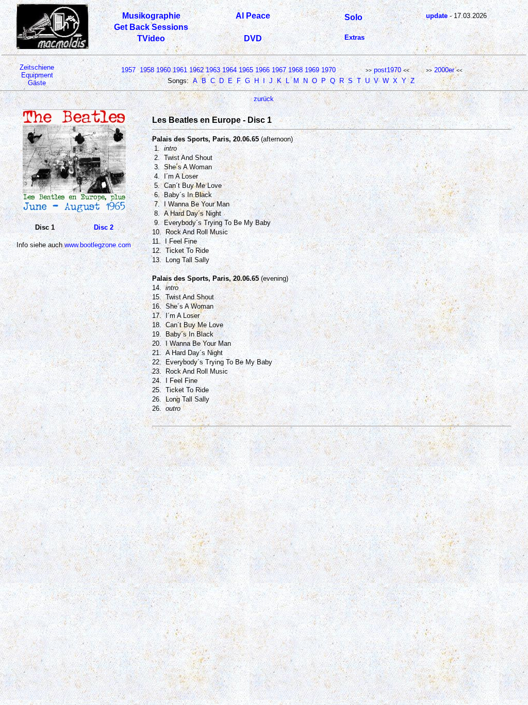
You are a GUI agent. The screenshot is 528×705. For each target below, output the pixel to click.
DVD (253, 38)
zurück (264, 99)
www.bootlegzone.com (97, 245)
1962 (196, 70)
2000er (444, 70)
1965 (246, 70)
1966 (262, 70)
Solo (353, 17)
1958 (147, 70)
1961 (180, 70)
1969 (312, 70)
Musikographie (151, 15)
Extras (354, 37)
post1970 (387, 70)
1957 (128, 70)
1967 (279, 70)
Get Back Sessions (151, 27)
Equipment (37, 75)
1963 (213, 70)
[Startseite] (52, 47)
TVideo (151, 38)
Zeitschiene (37, 67)
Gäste (37, 83)
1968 (295, 70)
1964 (229, 70)
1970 (328, 70)
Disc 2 (103, 227)
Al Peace (253, 15)
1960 (163, 70)
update (437, 16)
